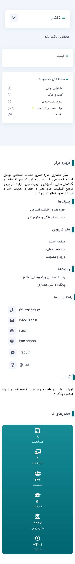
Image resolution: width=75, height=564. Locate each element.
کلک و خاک (55, 95)
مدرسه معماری (55, 249)
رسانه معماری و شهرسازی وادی (44, 277)
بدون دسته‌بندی (52, 102)
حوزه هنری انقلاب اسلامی (47, 210)
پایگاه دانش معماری (51, 285)
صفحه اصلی (57, 241)
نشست (58, 114)
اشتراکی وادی (54, 88)
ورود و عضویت (55, 257)
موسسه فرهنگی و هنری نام (46, 217)
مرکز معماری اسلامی (50, 108)
